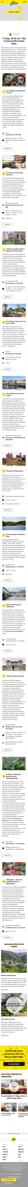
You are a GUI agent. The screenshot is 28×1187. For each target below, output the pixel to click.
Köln (19, 1154)
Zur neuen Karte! (14, 1064)
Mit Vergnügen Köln (14, 3)
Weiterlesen (4, 990)
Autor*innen (21, 1160)
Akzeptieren (7, 1183)
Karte (4, 1159)
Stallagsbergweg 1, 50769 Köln (14, 566)
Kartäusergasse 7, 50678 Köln (14, 283)
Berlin (20, 1147)
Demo (20, 53)
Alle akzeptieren (9, 1179)
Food (4, 1147)
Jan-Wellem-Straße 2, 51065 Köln (15, 927)
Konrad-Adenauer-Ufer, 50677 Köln (14, 206)
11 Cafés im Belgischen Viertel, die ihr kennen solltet (8, 1114)
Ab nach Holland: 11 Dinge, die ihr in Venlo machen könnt (14, 1097)
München (21, 1152)
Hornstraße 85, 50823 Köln (13, 353)
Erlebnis (5, 1154)
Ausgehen (5, 1152)
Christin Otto (16, 34)
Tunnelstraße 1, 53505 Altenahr (15, 843)
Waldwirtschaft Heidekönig (14, 631)
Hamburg (21, 1149)
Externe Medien (17, 1174)
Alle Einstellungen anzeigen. (14, 1176)
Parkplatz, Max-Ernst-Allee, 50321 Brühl (13, 727)
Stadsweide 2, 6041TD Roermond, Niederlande (15, 438)
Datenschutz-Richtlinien (15, 1170)
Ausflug (5, 1149)
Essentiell (6, 1174)
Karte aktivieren (14, 12)
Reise (19, 1157)
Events (4, 1157)
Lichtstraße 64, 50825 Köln (13, 134)
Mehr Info (7, 148)
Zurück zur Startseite (14, 1133)
